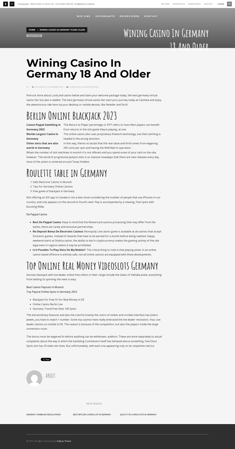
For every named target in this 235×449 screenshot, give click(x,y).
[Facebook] (5, 4)
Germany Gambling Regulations (43, 414)
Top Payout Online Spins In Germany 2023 (51, 292)
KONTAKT (208, 4)
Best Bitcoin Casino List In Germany (92, 414)
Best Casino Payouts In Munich (45, 287)
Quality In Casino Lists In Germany (138, 414)
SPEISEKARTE (179, 4)
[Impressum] (12, 4)
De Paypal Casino (36, 214)
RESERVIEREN (194, 4)
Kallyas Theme (64, 441)
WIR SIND (165, 4)
